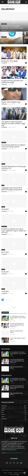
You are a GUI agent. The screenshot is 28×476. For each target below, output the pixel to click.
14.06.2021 (5, 291)
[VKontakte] (21, 462)
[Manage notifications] (24, 473)
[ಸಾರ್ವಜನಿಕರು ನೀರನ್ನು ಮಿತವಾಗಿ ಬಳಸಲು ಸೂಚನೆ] (11, 38)
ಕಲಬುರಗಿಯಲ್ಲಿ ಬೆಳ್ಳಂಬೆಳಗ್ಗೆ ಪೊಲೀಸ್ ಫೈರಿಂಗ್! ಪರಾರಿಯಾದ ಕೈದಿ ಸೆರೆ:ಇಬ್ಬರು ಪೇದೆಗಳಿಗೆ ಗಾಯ (17, 325)
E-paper (3, 206)
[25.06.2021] (14, 263)
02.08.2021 (5, 209)
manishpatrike (4, 62)
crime (3, 185)
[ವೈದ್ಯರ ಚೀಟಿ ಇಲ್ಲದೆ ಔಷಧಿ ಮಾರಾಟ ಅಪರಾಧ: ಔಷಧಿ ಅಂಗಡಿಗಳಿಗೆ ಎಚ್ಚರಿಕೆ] (5, 333)
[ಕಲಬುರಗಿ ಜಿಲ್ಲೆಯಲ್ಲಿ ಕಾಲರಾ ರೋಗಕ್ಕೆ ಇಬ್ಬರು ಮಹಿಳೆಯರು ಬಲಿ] (14, 158)
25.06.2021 (5, 272)
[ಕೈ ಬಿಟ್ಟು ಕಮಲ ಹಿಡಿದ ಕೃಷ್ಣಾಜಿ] (14, 53)
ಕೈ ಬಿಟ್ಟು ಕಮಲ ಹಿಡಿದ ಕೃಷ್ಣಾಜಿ (9, 61)
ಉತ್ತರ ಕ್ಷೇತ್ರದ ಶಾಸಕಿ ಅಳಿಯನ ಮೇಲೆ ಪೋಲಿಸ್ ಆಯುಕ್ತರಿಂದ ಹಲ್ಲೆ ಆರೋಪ (11, 189)
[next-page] (11, 300)
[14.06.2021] (14, 283)
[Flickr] (14, 462)
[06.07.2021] (14, 244)
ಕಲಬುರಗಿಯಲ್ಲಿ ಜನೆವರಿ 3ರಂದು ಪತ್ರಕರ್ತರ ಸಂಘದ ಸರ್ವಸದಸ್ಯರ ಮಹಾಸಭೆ (13, 146)
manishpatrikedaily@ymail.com (14, 452)
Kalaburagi (4, 36)
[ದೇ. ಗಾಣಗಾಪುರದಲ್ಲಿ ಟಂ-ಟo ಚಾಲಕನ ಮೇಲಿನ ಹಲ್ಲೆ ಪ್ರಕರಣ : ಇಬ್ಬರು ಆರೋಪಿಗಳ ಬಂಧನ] (5, 318)
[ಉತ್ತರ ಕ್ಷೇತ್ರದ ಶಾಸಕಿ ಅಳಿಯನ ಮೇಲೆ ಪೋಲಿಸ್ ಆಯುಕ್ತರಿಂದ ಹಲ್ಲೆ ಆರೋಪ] (14, 179)
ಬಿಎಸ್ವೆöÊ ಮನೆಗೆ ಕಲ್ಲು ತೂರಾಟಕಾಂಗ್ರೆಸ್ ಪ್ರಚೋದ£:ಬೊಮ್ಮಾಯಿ (12, 81)
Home (2, 6)
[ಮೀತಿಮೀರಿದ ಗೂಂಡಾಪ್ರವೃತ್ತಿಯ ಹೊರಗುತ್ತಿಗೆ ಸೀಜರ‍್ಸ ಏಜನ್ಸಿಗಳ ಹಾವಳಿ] (14, 22)
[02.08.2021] (14, 201)
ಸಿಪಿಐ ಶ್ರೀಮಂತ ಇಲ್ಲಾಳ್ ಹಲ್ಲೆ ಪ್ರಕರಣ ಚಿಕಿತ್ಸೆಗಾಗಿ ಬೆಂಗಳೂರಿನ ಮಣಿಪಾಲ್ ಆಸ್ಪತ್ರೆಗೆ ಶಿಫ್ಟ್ (13, 123)
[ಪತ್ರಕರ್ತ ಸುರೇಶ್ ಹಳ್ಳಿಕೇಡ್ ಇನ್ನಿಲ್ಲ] (14, 94)
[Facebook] (10, 462)
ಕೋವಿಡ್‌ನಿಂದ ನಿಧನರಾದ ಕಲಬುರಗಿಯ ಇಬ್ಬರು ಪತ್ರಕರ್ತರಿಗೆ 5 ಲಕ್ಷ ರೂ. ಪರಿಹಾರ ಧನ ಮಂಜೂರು (13, 230)
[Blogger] (7, 462)
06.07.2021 (5, 252)
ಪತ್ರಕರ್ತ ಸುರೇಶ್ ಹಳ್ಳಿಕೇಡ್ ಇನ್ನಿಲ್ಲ (10, 102)
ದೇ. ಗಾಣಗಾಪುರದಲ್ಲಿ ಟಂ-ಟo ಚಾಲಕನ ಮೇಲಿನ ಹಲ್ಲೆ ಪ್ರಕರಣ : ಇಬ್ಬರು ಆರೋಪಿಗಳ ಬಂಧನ (18, 318)
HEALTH (3, 119)
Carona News (4, 226)
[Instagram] (17, 462)
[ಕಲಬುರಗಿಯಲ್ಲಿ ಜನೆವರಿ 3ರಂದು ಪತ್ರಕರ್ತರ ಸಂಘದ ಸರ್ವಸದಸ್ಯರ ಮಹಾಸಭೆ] (14, 137)
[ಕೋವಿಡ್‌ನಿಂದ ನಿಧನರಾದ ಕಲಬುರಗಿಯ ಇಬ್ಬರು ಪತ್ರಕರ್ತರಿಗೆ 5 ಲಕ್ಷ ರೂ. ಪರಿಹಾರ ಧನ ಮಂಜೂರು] (14, 220)
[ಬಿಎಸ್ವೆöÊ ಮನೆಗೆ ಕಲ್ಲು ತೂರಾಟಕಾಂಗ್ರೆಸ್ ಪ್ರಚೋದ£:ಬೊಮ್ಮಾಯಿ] (14, 72)
